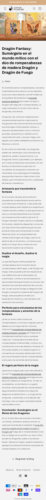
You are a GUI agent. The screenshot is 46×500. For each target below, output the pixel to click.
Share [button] (7, 81)
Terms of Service (23, 470)
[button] (5, 8)
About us (10, 470)
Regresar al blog (24, 459)
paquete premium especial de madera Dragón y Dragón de (22, 428)
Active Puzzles (26, 499)
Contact (36, 470)
